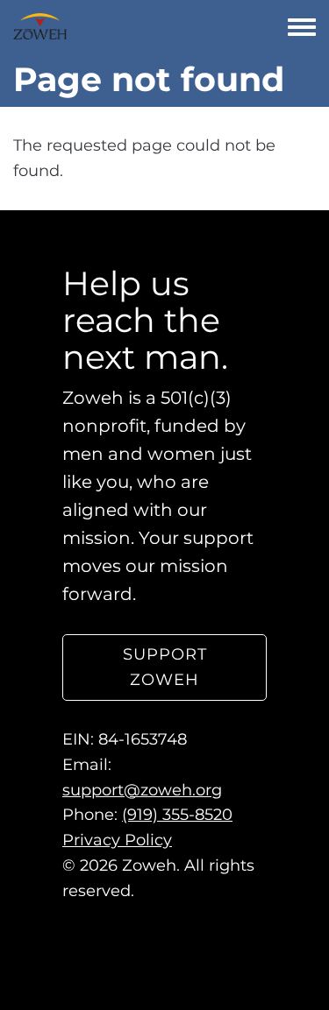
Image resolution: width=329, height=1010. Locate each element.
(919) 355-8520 (177, 814)
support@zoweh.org (142, 790)
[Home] (40, 26)
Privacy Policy (117, 840)
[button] (164, 667)
